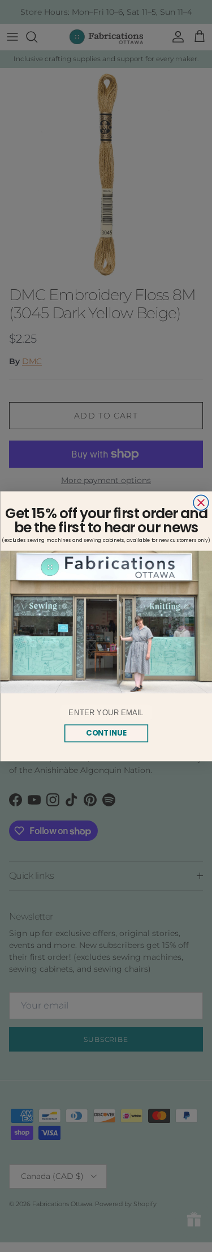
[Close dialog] (201, 502)
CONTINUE (106, 732)
